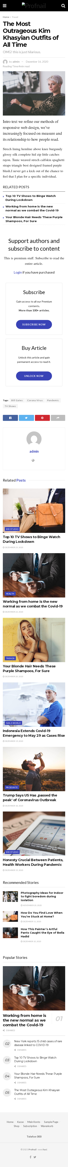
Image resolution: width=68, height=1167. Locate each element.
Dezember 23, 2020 (14, 547)
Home (6, 17)
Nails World (13, 723)
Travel (15, 17)
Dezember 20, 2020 (14, 676)
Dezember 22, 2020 (14, 612)
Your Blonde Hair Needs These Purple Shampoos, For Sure (38, 1075)
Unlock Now (34, 375)
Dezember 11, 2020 (31, 921)
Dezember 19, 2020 (14, 741)
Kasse (20, 1121)
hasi (45, 1149)
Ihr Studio (12, 529)
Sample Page (51, 1121)
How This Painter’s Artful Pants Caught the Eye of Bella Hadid (42, 932)
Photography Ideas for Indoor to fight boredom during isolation (42, 896)
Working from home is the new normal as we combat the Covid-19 (24, 1020)
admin (16, 61)
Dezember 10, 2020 (31, 941)
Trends (10, 658)
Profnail (32, 1149)
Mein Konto (33, 1121)
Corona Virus (35, 400)
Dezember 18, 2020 (14, 806)
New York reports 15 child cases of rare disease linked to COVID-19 (38, 1043)
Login (18, 272)
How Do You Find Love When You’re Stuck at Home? (42, 914)
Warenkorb (47, 1126)
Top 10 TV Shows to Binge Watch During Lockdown (35, 1059)
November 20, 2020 (32, 905)
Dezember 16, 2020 (37, 61)
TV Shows (10, 406)
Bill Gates (17, 400)
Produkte (12, 787)
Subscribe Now (34, 324)
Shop (16, 1126)
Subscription (30, 1126)
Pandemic (53, 400)
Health (10, 593)
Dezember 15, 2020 (14, 870)
